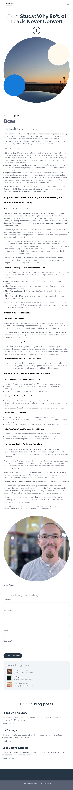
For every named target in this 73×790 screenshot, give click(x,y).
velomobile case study (16, 241)
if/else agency (42, 787)
